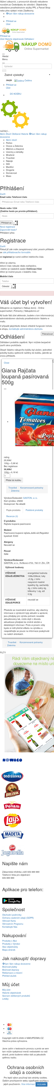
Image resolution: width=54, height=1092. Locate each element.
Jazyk (9, 80)
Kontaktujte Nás (9, 926)
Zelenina (15, 490)
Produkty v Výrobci (11, 943)
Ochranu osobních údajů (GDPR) (18, 917)
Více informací (28, 1084)
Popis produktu (13, 510)
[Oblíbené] (5, 388)
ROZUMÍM (41, 1084)
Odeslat (5, 286)
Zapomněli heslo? (8, 229)
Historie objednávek (14, 38)
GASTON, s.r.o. (30, 497)
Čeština (28, 80)
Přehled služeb (9, 975)
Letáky (5, 998)
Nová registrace (7, 226)
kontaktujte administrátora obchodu (25, 328)
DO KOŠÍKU (15, 93)
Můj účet (6, 989)
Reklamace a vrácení (12, 972)
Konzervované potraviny (31, 487)
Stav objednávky (10, 946)
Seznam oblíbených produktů (16, 995)
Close (6, 362)
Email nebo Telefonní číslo (13, 196)
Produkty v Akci (9, 940)
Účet (2, 38)
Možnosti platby (9, 966)
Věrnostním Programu (12, 923)
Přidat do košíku (13, 480)
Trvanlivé (12, 487)
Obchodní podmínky (11, 914)
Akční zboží (11, 139)
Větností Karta (9, 920)
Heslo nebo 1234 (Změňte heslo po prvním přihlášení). (19, 210)
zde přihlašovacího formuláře (16, 252)
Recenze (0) (12, 516)
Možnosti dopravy (10, 969)
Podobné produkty (34, 510)
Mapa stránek (8, 949)
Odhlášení (29, 38)
